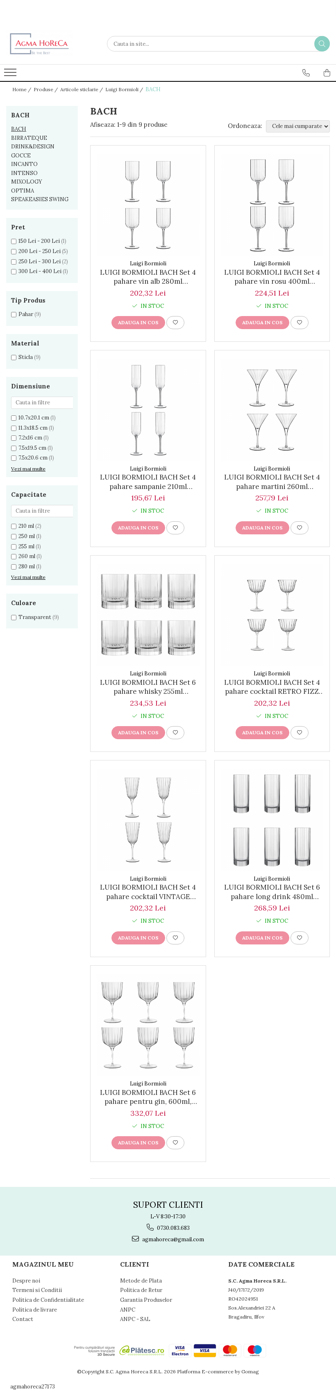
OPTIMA (22, 190)
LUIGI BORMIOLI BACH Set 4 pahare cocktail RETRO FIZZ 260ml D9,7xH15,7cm (272, 687)
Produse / (46, 89)
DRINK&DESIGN (32, 146)
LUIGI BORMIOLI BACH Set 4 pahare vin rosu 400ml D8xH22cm (272, 277)
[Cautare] (322, 44)
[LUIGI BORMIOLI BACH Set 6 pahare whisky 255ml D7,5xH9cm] (148, 615)
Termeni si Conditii (37, 1290)
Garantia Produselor (146, 1299)
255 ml (26, 546)
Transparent (34, 617)
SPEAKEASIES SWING (39, 199)
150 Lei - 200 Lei (39, 241)
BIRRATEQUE (29, 138)
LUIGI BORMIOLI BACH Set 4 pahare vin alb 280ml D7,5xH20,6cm (148, 277)
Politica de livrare (34, 1309)
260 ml (26, 556)
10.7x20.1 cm (33, 417)
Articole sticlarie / (82, 89)
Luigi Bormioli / (124, 89)
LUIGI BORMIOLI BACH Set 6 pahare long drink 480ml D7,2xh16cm (272, 892)
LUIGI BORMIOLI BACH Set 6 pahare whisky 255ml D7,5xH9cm (148, 687)
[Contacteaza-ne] (306, 73)
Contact (22, 1319)
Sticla (25, 357)
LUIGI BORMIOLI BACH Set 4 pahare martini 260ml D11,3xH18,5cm (272, 482)
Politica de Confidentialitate (48, 1299)
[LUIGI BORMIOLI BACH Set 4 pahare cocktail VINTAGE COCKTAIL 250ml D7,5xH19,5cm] (148, 820)
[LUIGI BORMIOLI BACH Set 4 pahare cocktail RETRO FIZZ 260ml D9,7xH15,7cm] (272, 615)
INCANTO (24, 164)
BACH (18, 129)
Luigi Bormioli (148, 263)
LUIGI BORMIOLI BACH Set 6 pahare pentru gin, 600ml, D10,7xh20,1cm (148, 1097)
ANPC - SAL (135, 1319)
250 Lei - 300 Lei (39, 261)
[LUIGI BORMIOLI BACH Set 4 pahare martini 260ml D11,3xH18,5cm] (272, 410)
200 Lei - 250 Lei (39, 251)
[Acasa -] (47, 43)
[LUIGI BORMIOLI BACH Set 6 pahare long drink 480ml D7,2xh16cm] (272, 820)
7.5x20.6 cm (33, 457)
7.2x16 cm (30, 437)
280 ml (26, 566)
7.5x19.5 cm (32, 447)
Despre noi (26, 1280)
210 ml (26, 526)
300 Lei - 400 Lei (39, 271)
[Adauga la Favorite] (175, 322)
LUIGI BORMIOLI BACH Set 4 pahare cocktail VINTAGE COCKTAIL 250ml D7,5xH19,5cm (148, 892)
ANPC (127, 1309)
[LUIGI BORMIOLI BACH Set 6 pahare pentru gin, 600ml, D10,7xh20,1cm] (148, 1025)
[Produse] (11, 75)
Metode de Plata (141, 1280)
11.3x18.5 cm (33, 427)
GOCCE (21, 155)
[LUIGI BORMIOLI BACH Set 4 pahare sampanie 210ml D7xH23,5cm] (148, 410)
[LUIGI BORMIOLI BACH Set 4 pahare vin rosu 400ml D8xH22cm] (272, 205)
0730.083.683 (173, 1228)
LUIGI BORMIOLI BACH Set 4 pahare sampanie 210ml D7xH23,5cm (148, 482)
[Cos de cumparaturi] (327, 73)
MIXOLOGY (26, 181)
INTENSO (24, 173)
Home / (22, 89)
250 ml (26, 536)
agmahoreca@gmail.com (172, 1239)
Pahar (25, 314)
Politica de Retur (141, 1290)
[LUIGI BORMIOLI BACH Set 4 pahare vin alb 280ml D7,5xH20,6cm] (148, 205)
